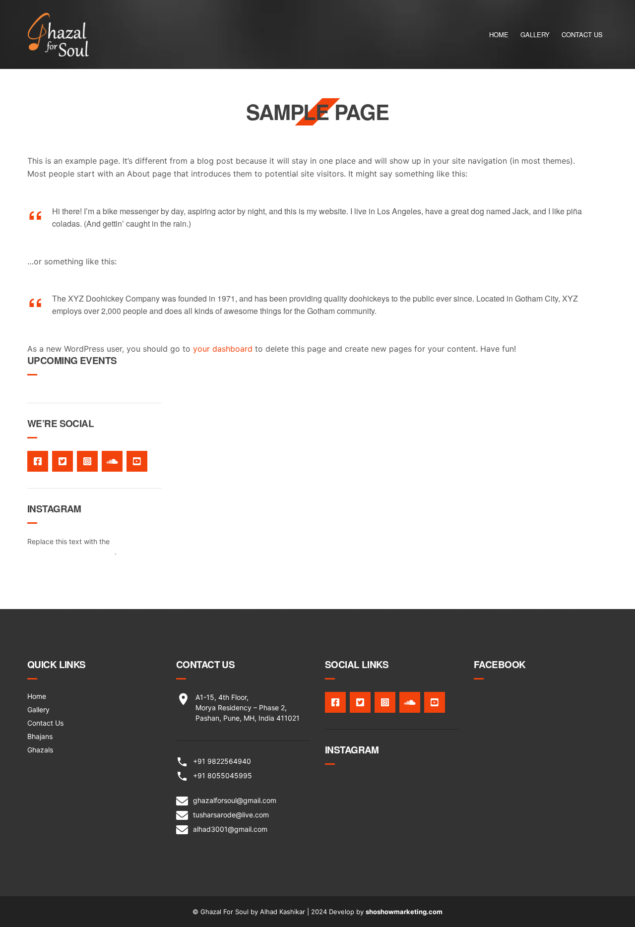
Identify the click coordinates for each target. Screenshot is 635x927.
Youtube (137, 461)
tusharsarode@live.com (231, 814)
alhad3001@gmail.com (230, 829)
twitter (62, 461)
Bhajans (40, 736)
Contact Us (582, 34)
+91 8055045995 (222, 775)
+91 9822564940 (222, 761)
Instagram (87, 461)
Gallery (535, 34)
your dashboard (223, 349)
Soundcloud (112, 461)
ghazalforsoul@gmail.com (234, 800)
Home (498, 34)
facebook (37, 461)
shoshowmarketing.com (404, 912)
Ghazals (40, 749)
